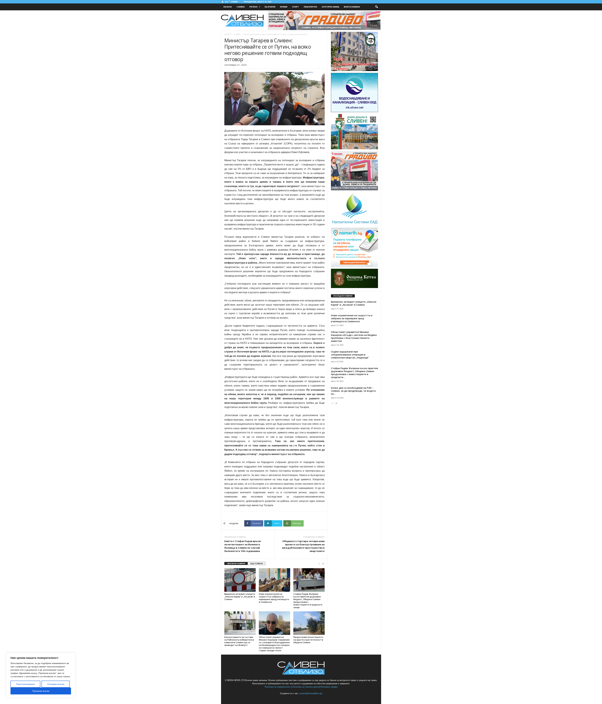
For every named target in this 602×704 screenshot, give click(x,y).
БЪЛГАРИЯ (270, 6)
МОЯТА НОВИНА (352, 6)
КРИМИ (283, 6)
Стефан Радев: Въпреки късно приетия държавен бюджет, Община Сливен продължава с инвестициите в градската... (354, 373)
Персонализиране (25, 684)
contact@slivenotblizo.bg (310, 693)
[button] (376, 6)
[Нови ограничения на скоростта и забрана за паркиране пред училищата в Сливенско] (274, 580)
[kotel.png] (354, 287)
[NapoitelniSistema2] (354, 225)
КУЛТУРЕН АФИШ (330, 6)
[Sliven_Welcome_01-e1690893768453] (354, 148)
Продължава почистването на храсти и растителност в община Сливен (308, 640)
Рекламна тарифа (329, 687)
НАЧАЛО (227, 6)
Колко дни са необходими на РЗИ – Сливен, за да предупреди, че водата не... (353, 390)
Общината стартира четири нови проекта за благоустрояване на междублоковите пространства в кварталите (303, 546)
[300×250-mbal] (354, 70)
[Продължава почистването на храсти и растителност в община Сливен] (309, 623)
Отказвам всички (55, 684)
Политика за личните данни (306, 687)
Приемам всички (40, 691)
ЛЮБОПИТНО (310, 6)
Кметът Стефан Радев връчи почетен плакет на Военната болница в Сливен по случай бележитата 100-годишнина (242, 546)
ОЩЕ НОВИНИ (256, 563)
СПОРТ (295, 6)
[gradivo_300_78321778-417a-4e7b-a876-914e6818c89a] (354, 189)
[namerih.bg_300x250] (354, 266)
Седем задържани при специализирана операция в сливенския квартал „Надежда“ (350, 354)
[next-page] (323, 563)
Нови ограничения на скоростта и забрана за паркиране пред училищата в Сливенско (274, 598)
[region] (40, 675)
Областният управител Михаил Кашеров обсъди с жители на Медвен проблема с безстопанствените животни (354, 336)
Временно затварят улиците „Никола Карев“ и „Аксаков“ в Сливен (239, 597)
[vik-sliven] (354, 111)
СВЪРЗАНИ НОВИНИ (236, 563)
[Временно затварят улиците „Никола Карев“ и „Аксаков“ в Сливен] (240, 580)
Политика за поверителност (278, 687)
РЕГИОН (253, 6)
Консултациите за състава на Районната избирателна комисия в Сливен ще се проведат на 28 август (239, 641)
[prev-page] (319, 563)
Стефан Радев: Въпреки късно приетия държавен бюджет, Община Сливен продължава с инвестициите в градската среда (307, 601)
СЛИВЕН (241, 6)
